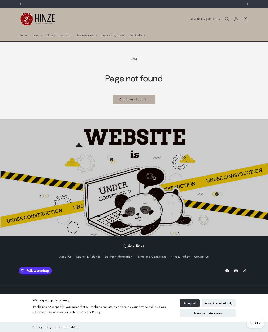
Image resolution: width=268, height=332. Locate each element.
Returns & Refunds (88, 256)
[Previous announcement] (20, 4)
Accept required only (218, 303)
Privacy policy (42, 327)
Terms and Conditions (151, 256)
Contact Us (201, 256)
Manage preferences (208, 313)
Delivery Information (118, 256)
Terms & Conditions (67, 327)
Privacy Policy (180, 256)
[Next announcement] (247, 4)
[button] (36, 35)
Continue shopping (134, 99)
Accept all (189, 303)
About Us (65, 256)
